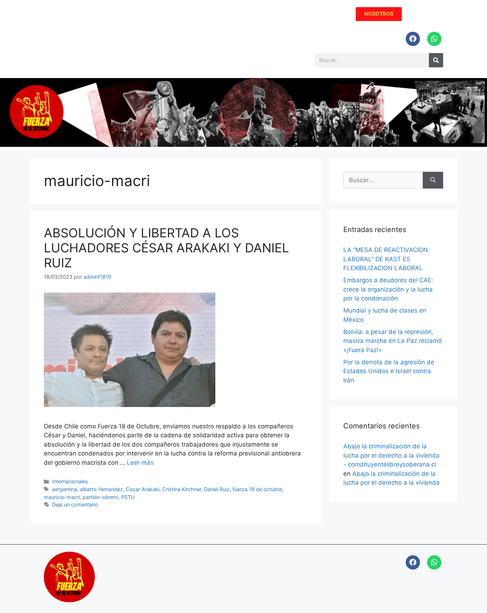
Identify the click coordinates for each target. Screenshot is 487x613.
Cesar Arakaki (142, 489)
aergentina (64, 489)
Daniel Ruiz (217, 489)
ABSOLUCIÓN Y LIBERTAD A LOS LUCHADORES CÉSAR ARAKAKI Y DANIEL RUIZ (166, 247)
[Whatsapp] (434, 39)
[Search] (436, 60)
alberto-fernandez (101, 489)
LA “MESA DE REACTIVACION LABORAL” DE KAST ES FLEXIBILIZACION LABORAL (385, 259)
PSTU (128, 497)
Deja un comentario (75, 504)
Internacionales (70, 481)
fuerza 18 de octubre (257, 489)
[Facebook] (413, 39)
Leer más (140, 462)
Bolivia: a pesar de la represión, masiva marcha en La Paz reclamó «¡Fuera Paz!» (392, 341)
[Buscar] (433, 180)
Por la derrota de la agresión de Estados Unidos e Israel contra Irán (388, 371)
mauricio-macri (62, 497)
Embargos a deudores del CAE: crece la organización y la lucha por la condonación (388, 289)
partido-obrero (100, 497)
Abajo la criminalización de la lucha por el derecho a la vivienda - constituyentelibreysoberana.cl (391, 455)
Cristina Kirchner (181, 489)
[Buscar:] (383, 180)
